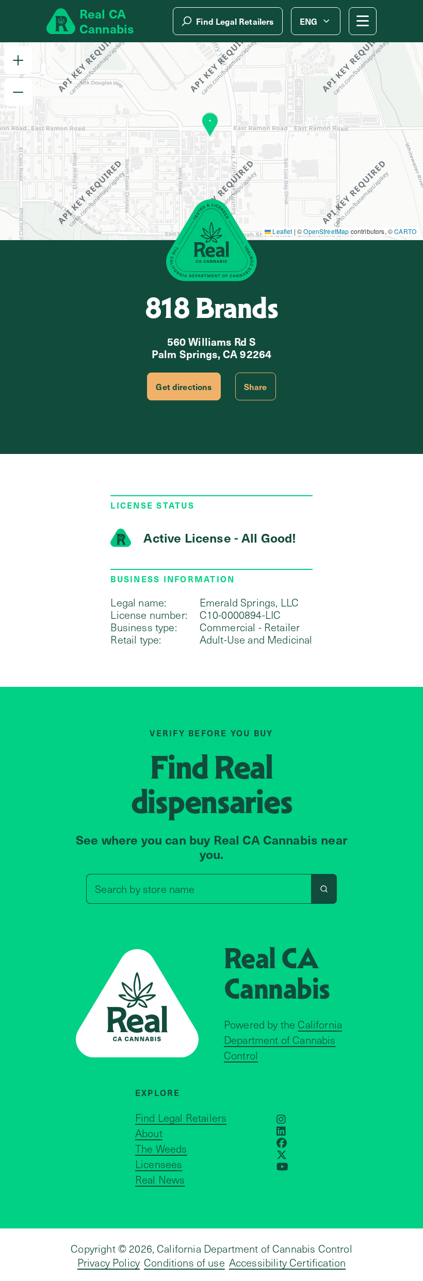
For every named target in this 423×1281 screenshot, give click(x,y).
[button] (18, 60)
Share (255, 386)
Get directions (184, 386)
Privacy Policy (108, 1262)
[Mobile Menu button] (363, 21)
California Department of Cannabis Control (283, 1040)
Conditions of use (184, 1262)
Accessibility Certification (287, 1262)
